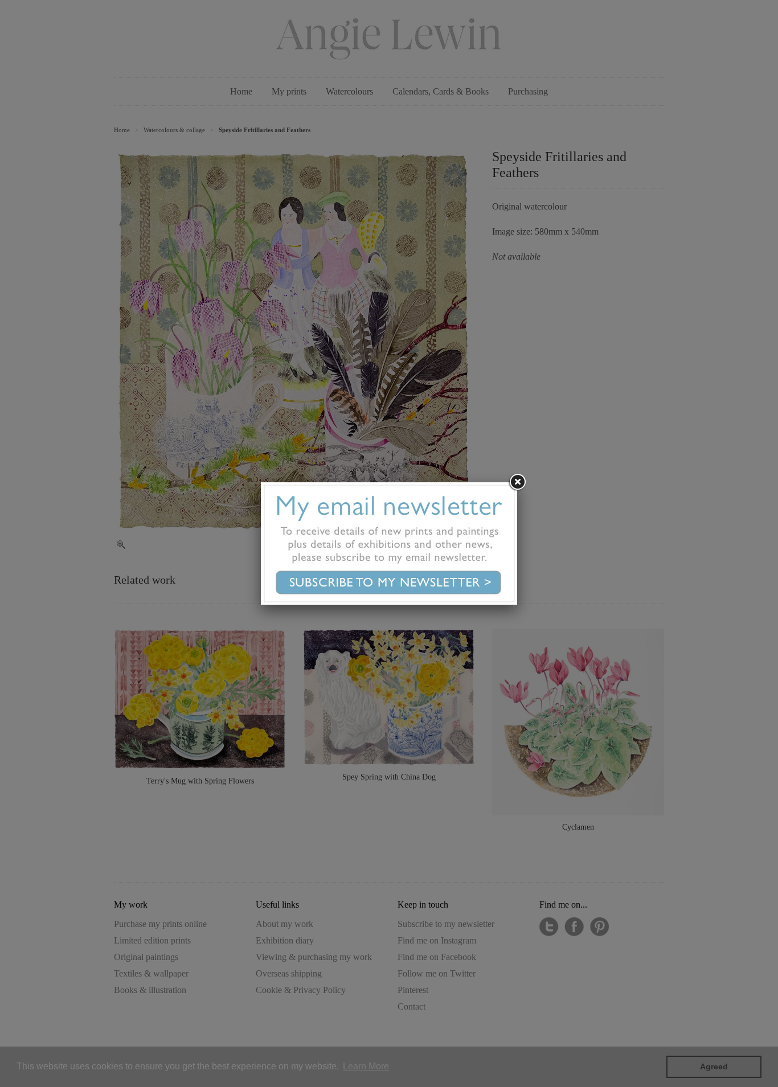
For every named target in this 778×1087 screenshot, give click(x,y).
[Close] (517, 482)
